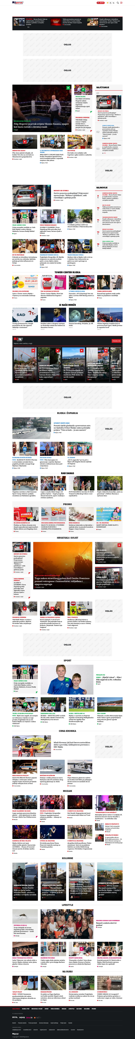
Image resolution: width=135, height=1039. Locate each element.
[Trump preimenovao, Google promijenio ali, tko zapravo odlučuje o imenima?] (25, 315)
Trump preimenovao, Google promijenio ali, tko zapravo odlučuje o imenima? (22, 325)
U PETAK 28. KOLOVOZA (47, 841)
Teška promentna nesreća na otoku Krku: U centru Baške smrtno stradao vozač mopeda (72, 20)
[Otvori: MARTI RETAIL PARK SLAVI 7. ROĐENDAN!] (108, 514)
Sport (78, 111)
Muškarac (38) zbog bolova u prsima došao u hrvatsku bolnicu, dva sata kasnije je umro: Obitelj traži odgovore (79, 622)
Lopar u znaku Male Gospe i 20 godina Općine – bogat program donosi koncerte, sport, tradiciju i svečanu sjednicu (53, 495)
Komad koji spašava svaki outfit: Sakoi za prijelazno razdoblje (108, 294)
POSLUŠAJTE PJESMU (111, 835)
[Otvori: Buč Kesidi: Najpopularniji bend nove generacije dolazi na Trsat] (80, 802)
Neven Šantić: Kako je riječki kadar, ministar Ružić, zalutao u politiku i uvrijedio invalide (36, 21)
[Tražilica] (118, 3)
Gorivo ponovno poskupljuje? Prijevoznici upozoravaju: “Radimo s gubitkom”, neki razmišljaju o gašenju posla (109, 115)
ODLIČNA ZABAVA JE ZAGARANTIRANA (109, 958)
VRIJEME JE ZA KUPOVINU (20, 291)
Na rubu (67, 971)
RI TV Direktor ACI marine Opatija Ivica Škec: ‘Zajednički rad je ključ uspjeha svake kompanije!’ (97, 372)
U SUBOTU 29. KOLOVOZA (75, 811)
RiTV (18, 379)
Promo (15, 298)
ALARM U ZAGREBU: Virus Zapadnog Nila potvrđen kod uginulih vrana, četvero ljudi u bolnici (51, 230)
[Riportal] (17, 3)
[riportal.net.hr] (15, 1034)
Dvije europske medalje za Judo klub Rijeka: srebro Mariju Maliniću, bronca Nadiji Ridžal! (23, 229)
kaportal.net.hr (43, 1030)
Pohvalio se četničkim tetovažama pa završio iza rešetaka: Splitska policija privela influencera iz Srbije (24, 260)
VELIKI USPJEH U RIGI (19, 225)
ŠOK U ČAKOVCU (73, 617)
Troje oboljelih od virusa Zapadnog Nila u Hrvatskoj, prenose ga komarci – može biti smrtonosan (24, 930)
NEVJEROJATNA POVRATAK (22, 121)
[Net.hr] (15, 1017)
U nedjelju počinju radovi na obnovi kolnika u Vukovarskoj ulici (80, 226)
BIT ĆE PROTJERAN (18, 255)
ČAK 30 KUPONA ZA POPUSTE (50, 291)
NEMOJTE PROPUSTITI (112, 824)
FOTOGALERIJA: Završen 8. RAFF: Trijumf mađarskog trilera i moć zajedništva (81, 494)
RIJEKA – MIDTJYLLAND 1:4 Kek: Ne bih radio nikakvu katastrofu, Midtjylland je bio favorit (53, 718)
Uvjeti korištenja (54, 1023)
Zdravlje (17, 936)
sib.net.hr (36, 1030)
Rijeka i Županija (67, 413)
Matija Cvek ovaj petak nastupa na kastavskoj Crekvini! (112, 828)
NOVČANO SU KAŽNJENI (47, 775)
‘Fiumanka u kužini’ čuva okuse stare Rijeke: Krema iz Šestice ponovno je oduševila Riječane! (80, 962)
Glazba (43, 821)
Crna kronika (67, 25)
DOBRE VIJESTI (101, 577)
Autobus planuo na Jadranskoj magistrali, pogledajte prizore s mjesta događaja (107, 556)
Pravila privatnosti (33, 1023)
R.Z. (29, 27)
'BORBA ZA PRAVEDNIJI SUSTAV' (50, 617)
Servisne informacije (43, 1023)
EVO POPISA (71, 151)
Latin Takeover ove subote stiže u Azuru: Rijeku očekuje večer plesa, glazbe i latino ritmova (24, 962)
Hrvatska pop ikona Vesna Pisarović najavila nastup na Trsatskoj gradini (50, 845)
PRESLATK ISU (100, 675)
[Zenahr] (29, 1017)
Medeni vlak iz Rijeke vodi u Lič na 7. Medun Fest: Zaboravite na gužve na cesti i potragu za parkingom (80, 260)
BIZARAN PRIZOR (46, 992)
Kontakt (70, 1023)
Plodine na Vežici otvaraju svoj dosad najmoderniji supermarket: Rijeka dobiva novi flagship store (26, 527)
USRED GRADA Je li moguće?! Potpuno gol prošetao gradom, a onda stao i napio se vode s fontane (109, 996)
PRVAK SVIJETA (80, 97)
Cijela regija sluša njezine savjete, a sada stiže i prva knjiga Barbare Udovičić (53, 962)
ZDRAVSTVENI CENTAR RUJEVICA (71, 367)
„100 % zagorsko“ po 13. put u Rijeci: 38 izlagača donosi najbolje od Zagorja (79, 462)
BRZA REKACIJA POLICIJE (20, 775)
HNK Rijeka (17, 726)
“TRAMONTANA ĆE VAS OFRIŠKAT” (106, 812)
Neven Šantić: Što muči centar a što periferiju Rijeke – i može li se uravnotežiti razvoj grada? (110, 890)
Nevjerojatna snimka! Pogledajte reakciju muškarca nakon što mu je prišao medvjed (81, 996)
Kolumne (67, 858)
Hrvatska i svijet (81, 130)
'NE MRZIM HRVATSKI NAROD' (110, 217)
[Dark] (113, 2)
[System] (110, 2)
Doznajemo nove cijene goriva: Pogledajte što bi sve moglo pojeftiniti (107, 582)
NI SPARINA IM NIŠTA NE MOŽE (22, 458)
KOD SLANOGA (101, 550)
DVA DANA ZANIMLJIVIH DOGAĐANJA (53, 523)
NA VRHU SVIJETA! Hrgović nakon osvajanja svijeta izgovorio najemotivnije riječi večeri (83, 103)
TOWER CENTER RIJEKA (104, 291)
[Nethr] (37, 1017)
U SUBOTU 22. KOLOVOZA (75, 841)
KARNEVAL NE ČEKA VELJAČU (21, 841)
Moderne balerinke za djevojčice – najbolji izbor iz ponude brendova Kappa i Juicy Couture (81, 527)
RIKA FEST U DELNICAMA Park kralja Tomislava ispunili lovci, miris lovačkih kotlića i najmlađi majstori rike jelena (51, 157)
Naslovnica (16, 1009)
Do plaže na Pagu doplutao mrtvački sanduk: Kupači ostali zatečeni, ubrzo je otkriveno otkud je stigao (53, 997)
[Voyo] (22, 1017)
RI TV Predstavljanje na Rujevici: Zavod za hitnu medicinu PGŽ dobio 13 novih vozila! (73, 373)
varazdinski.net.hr (27, 1030)
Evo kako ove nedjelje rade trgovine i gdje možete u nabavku (80, 154)
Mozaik (67, 790)
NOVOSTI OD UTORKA (103, 111)
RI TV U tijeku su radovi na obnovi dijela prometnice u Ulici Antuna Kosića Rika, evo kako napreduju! (49, 372)
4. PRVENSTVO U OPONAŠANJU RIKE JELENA (51, 151)
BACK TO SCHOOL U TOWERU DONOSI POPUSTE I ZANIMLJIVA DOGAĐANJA (52, 527)
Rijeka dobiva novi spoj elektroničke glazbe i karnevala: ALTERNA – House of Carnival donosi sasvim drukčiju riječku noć (24, 847)
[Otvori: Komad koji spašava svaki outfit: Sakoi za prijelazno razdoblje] (110, 282)
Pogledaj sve (116, 341)
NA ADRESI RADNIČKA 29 (22, 523)
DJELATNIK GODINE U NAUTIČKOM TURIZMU (95, 364)
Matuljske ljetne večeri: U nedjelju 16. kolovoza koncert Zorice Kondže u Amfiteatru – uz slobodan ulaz (108, 817)
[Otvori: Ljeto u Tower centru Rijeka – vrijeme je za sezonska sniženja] (25, 282)
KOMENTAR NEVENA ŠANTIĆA (109, 143)
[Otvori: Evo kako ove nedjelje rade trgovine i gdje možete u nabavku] (80, 142)
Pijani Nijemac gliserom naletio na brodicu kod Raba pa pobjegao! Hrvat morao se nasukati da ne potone (80, 780)
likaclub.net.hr (80, 1030)
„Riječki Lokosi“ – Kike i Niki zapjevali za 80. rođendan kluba (109, 679)
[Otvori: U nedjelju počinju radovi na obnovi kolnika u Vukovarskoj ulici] (80, 216)
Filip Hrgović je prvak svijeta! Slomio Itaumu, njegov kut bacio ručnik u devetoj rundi (41, 125)
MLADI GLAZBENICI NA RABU (21, 811)
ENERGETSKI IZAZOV (18, 151)
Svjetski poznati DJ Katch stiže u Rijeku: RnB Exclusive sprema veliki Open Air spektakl (109, 962)
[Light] (107, 2)
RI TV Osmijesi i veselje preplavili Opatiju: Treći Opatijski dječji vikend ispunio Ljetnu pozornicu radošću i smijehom (25, 371)
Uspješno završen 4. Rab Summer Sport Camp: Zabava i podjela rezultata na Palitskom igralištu (24, 494)
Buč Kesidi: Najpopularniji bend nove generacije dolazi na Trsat (79, 814)
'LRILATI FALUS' (17, 992)
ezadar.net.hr (52, 1030)
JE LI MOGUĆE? (73, 992)
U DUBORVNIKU (102, 992)
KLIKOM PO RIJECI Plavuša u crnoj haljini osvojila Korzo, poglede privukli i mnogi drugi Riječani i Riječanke (24, 463)
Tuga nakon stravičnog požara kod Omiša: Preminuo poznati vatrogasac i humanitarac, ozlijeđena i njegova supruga (62, 581)
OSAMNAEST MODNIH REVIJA (49, 255)
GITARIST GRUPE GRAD (108, 125)
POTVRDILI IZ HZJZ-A (20, 925)
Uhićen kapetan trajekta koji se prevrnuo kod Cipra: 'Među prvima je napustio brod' (109, 325)
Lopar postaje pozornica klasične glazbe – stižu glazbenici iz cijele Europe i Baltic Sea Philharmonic (24, 815)
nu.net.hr (73, 1030)
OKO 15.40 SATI (106, 205)
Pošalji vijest (63, 1023)
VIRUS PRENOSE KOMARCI (48, 225)
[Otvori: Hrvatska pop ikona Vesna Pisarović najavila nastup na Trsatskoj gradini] (52, 832)
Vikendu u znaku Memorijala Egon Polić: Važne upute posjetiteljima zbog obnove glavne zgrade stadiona (109, 718)
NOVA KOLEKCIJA (74, 523)
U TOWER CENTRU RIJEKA (77, 291)
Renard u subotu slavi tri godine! (106, 924)
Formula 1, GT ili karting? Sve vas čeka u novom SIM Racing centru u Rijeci (81, 295)
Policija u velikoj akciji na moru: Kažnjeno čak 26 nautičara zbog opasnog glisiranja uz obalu (51, 780)
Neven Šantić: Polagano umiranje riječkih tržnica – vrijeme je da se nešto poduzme (53, 891)
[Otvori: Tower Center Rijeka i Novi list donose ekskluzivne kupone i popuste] (53, 282)
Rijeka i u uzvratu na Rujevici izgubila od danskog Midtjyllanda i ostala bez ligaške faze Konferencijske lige (81, 718)
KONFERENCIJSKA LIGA (48, 713)
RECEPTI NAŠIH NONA (75, 958)
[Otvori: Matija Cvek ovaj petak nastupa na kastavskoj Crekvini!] (99, 827)
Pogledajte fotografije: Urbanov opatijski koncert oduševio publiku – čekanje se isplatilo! (50, 816)
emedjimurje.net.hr (16, 1030)
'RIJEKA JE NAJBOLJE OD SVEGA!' (22, 713)
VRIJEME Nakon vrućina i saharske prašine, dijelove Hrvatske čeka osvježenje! (21, 621)
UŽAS (69, 775)
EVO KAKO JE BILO (45, 458)
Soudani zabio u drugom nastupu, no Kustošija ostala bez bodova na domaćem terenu (53, 325)
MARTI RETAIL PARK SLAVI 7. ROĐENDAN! (107, 526)
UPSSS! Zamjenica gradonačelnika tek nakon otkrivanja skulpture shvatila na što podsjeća (24, 997)
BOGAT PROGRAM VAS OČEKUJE (22, 958)
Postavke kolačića (22, 1023)
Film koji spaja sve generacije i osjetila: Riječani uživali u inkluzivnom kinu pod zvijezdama (51, 463)
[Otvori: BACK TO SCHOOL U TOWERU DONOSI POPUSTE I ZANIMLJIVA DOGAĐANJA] (53, 514)
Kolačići (14, 1023)
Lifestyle (67, 904)
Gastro (72, 966)
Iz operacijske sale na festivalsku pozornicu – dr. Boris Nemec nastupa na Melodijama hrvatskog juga (114, 840)
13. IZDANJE (71, 458)
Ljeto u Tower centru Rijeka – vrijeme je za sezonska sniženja (23, 294)
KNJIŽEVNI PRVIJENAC (48, 958)
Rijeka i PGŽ (44, 163)
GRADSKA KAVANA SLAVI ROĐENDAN (108, 920)
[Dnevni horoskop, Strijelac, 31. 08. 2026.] (81, 315)
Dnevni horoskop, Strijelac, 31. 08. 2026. (81, 324)
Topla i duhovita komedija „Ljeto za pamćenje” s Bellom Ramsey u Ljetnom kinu (110, 494)
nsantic (77, 897)
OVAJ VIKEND (101, 713)
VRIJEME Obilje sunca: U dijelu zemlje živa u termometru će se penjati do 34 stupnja (83, 123)
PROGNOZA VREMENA (82, 117)
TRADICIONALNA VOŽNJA (75, 255)
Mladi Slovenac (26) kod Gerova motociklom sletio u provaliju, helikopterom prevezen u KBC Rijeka (72, 744)
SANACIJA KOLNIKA (46, 365)
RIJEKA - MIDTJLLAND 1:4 (77, 713)
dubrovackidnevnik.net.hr (63, 1030)
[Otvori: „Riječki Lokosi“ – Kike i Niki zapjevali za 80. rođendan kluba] (67, 680)
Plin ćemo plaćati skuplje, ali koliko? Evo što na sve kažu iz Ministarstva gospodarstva (23, 155)
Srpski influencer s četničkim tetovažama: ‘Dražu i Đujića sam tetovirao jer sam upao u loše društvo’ (109, 21)
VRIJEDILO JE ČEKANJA (47, 811)
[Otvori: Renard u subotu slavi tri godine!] (67, 924)
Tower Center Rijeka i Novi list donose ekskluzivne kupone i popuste (52, 295)
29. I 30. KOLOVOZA (102, 523)
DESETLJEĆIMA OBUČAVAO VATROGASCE (47, 575)
